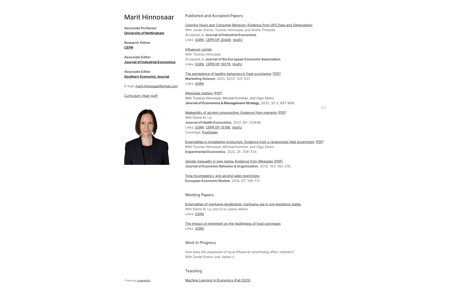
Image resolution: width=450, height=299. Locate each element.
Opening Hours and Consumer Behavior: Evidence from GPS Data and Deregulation (248, 25)
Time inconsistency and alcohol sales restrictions (222, 176)
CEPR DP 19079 (218, 64)
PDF (277, 74)
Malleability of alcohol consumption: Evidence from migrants (231, 112)
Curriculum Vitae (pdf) (141, 96)
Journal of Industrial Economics (150, 62)
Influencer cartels (198, 49)
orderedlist (143, 280)
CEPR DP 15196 (218, 127)
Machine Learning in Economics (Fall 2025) (218, 280)
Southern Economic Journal (146, 76)
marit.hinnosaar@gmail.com (156, 86)
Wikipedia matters (199, 93)
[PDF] (278, 161)
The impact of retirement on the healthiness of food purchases (233, 223)
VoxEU (238, 40)
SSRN (199, 40)
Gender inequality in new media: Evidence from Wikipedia (229, 161)
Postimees (210, 132)
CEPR (128, 47)
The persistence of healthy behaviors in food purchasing (228, 74)
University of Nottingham (144, 33)
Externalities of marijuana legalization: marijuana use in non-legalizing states (243, 204)
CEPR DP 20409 (218, 40)
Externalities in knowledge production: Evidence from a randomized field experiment (249, 142)
